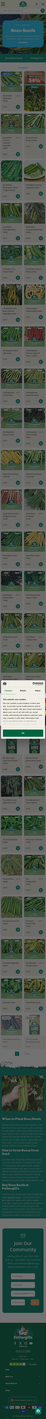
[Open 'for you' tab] (38, 1411)
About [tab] (37, 691)
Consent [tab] (8, 691)
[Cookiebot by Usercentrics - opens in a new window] (32, 683)
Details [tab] (23, 691)
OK (23, 733)
